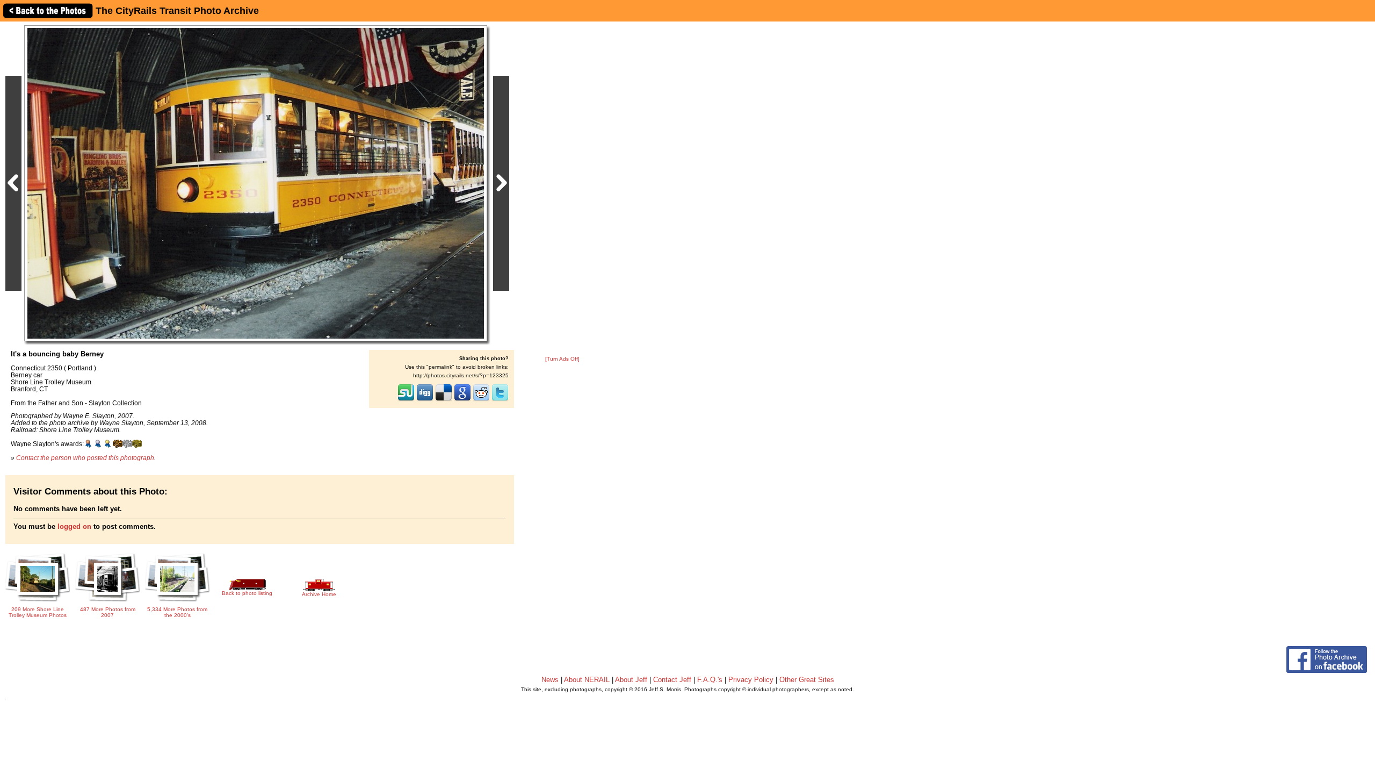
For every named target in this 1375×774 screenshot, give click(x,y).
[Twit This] (500, 400)
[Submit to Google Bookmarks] (462, 400)
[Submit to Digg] (424, 400)
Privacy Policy (750, 680)
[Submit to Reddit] (481, 400)
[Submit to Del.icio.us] (443, 400)
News (550, 680)
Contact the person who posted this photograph (85, 457)
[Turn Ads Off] (562, 359)
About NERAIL (587, 680)
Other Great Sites (806, 680)
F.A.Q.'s (709, 680)
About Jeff (631, 680)
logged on (74, 526)
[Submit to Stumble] (406, 400)
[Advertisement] (562, 189)
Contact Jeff (672, 680)
